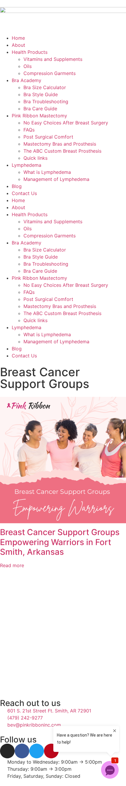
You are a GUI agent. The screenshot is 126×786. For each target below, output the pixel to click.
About (18, 45)
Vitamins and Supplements (52, 59)
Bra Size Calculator (44, 87)
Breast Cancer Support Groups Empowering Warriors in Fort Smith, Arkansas (60, 542)
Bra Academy (26, 80)
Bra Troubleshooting (45, 101)
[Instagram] (7, 751)
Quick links (35, 158)
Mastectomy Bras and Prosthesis (59, 144)
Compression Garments (49, 73)
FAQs (29, 130)
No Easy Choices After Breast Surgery (65, 123)
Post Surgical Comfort (48, 137)
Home (18, 38)
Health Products (29, 52)
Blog (17, 186)
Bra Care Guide (40, 108)
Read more (12, 565)
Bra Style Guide (40, 94)
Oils (27, 66)
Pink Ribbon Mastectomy (39, 116)
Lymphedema (26, 165)
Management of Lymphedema (56, 179)
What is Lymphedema (47, 172)
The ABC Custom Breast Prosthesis (62, 151)
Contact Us (24, 193)
